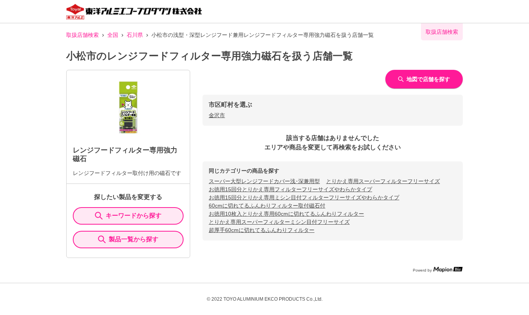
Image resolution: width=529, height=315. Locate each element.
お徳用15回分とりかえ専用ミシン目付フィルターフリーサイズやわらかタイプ (304, 197)
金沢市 (217, 115)
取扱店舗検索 (82, 35)
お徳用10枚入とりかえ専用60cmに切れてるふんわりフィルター (286, 214)
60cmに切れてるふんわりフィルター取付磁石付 (267, 205)
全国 (112, 35)
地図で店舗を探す (428, 79)
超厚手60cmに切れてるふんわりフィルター (261, 230)
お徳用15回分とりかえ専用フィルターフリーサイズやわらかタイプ (290, 189)
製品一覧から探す (133, 239)
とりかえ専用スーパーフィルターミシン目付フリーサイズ (279, 222)
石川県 (135, 35)
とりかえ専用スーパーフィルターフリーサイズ (383, 181)
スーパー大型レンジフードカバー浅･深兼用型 (264, 181)
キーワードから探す (133, 215)
